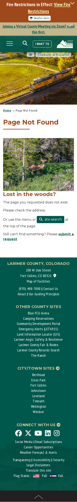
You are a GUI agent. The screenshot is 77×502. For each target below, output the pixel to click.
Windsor (38, 411)
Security (58, 459)
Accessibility (42, 459)
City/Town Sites (36, 368)
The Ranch (38, 355)
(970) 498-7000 (30, 288)
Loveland (38, 396)
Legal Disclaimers (39, 465)
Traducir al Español (53, 55)
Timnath (39, 401)
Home (7, 110)
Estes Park (38, 380)
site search (53, 219)
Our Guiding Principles (44, 294)
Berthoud (38, 374)
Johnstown (38, 390)
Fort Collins (38, 385)
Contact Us (50, 288)
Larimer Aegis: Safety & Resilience (38, 339)
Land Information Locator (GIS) (38, 334)
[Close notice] (73, 3)
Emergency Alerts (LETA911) (38, 329)
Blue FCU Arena (38, 313)
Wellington (38, 406)
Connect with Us (37, 425)
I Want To (42, 44)
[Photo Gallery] (30, 54)
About (22, 294)
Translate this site (38, 470)
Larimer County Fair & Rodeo (39, 344)
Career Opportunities (38, 447)
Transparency (22, 459)
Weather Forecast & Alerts (38, 452)
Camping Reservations (38, 318)
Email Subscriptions (48, 441)
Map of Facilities (38, 281)
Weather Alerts (41, 18)
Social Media (23, 441)
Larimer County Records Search (38, 350)
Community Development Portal (38, 323)
